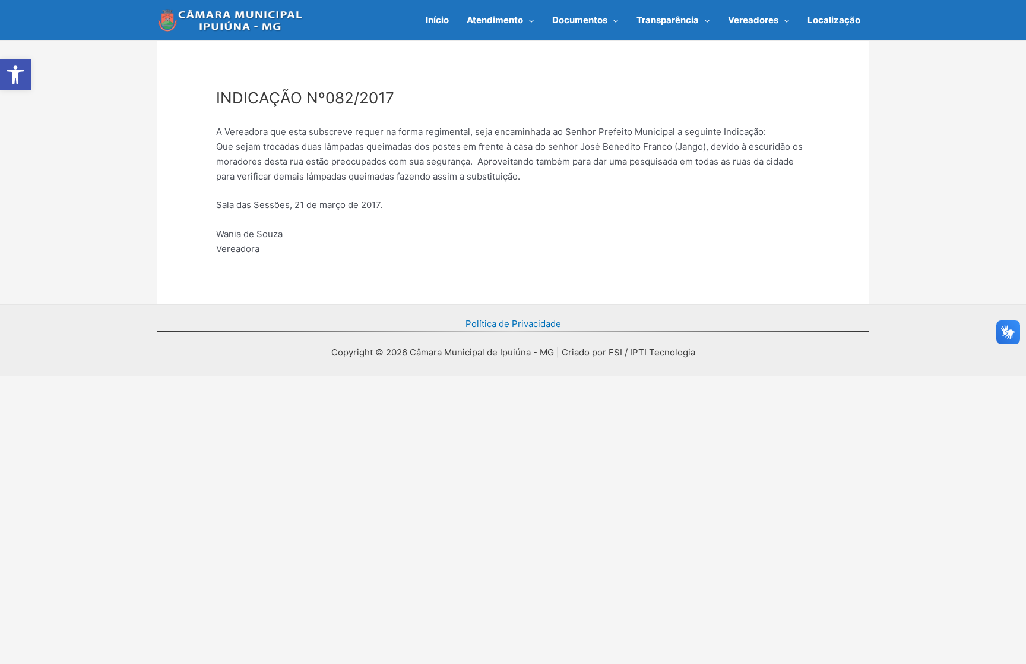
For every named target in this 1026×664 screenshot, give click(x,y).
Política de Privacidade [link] (513, 323)
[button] (528, 20)
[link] (15, 74)
